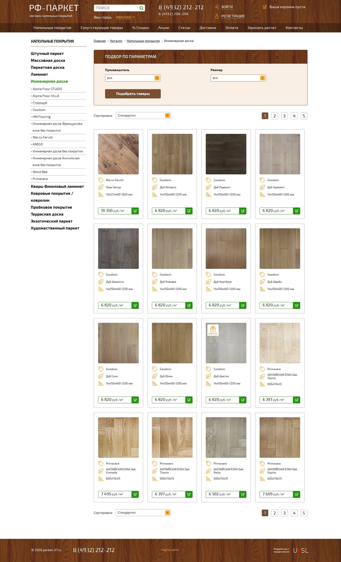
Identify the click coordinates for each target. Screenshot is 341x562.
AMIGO (38, 144)
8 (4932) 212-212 (181, 7)
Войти (227, 7)
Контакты (294, 27)
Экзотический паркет (52, 221)
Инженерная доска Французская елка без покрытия (57, 127)
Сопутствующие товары (102, 27)
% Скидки (140, 27)
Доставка (207, 27)
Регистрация (233, 16)
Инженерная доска (49, 81)
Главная (100, 41)
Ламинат (39, 74)
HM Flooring (42, 117)
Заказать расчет (262, 27)
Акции (163, 27)
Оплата (231, 27)
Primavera (40, 179)
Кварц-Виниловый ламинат (57, 186)
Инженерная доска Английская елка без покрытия (56, 161)
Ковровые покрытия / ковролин (52, 197)
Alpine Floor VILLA (46, 96)
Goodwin (39, 110)
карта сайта (170, 550)
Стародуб (40, 103)
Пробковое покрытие (51, 207)
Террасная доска (47, 214)
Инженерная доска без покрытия (58, 151)
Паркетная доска (47, 67)
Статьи (184, 27)
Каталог (116, 41)
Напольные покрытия (52, 27)
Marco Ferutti (43, 137)
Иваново (124, 17)
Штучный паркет (47, 53)
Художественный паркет (55, 228)
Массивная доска (48, 60)
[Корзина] (265, 7)
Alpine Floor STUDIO (47, 89)
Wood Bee (40, 172)
